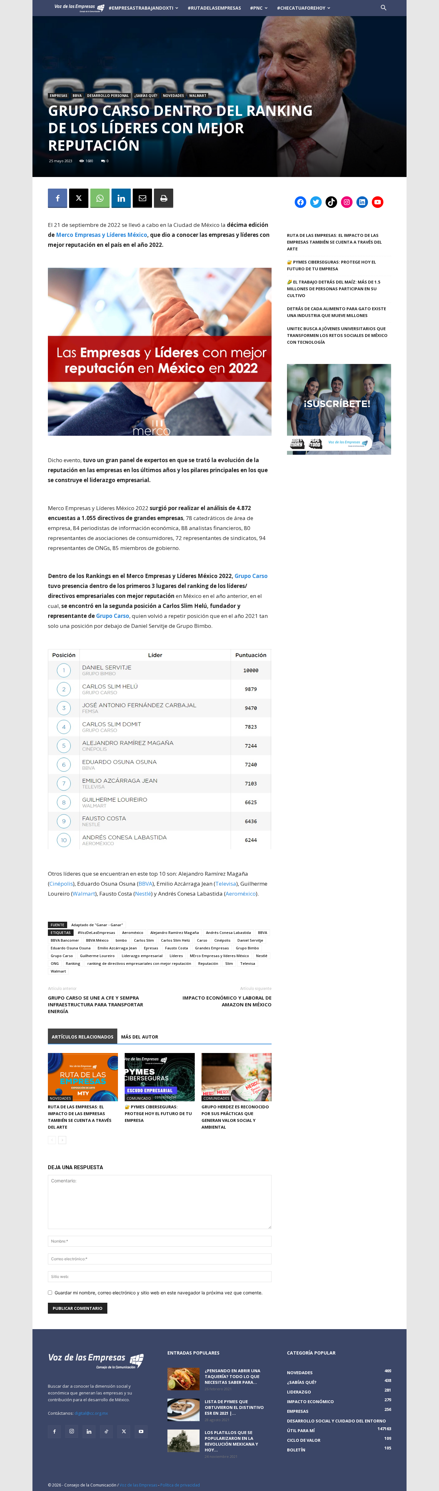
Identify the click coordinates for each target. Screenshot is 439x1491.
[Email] (142, 198)
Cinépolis (61, 883)
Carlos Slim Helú (175, 940)
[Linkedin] (121, 198)
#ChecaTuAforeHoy (301, 8)
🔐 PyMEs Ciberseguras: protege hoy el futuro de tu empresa (158, 1113)
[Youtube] (141, 1431)
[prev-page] (52, 1140)
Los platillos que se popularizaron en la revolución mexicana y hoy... (231, 1441)
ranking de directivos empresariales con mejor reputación (139, 963)
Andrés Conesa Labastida (228, 932)
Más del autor (139, 1037)
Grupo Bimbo (247, 948)
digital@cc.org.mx (91, 1413)
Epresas (151, 948)
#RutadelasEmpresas (214, 8)
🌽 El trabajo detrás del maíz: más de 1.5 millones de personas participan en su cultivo (333, 288)
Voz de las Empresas (138, 1485)
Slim (229, 963)
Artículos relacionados (82, 1037)
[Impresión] (163, 198)
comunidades (216, 1098)
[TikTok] (106, 1431)
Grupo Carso (251, 576)
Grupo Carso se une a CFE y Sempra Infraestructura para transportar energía (95, 1004)
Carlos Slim (144, 940)
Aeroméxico (241, 893)
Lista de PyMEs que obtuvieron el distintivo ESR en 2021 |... (234, 1407)
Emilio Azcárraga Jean (117, 948)
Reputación (208, 963)
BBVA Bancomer (65, 940)
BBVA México (97, 940)
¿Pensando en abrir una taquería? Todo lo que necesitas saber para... (232, 1376)
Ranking (73, 963)
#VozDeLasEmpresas (96, 932)
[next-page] (62, 1140)
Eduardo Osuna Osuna (71, 948)
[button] (383, 8)
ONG (55, 963)
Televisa (225, 883)
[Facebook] (57, 198)
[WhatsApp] (100, 198)
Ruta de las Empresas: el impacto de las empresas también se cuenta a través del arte (334, 242)
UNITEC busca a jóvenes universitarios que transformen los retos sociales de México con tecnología (337, 335)
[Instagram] (71, 1431)
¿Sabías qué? (145, 95)
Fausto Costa (176, 948)
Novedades (173, 95)
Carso (202, 940)
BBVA (77, 95)
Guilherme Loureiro (97, 955)
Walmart (197, 95)
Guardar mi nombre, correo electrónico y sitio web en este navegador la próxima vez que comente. (159, 1292)
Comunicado (139, 1098)
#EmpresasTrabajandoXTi (141, 8)
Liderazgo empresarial (142, 955)
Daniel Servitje (250, 940)
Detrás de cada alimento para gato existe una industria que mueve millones (336, 312)
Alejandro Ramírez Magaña (174, 932)
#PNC (256, 8)
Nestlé (143, 893)
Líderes (176, 955)
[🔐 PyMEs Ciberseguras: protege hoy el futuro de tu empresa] (160, 1077)
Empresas (58, 95)
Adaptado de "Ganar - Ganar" (97, 924)
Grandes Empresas (212, 948)
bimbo (121, 940)
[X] (78, 198)
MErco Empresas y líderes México (219, 955)
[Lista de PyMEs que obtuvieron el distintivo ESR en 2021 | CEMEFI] (183, 1410)
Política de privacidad (180, 1485)
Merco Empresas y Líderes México (101, 234)
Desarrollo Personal (108, 95)
